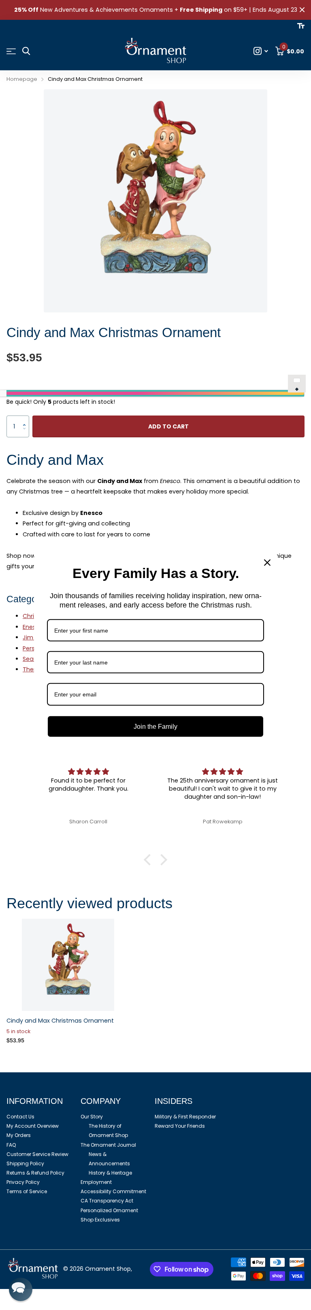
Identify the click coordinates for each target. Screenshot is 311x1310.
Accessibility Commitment (113, 1191)
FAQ (11, 1144)
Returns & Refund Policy (35, 1172)
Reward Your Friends (180, 1125)
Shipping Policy (25, 1163)
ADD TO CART (168, 426)
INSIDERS (173, 1101)
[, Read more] (260, 51)
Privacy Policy (23, 1182)
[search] (26, 51)
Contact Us (20, 1116)
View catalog (11, 51)
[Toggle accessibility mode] (301, 26)
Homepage (21, 79)
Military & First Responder (185, 1116)
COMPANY (101, 1101)
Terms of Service (26, 1191)
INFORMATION (34, 1101)
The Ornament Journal (108, 1144)
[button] (26, 418)
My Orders (18, 1135)
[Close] (267, 562)
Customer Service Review (37, 1154)
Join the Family (155, 726)
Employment (96, 1182)
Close (302, 10)
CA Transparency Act (107, 1200)
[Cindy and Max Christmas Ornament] (68, 965)
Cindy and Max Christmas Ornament (60, 1021)
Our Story (92, 1116)
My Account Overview (32, 1125)
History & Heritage (110, 1172)
